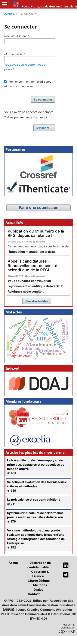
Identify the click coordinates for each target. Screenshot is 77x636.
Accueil (9, 14)
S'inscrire (42, 127)
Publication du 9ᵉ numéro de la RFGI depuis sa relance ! (36, 233)
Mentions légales (40, 587)
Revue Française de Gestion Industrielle (49, 6)
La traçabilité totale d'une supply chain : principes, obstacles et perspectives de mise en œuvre (36, 464)
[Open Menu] (4, 4)
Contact (34, 594)
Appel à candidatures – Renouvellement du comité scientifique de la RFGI (32, 265)
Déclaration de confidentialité (39, 565)
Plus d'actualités (37, 301)
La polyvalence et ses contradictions (33, 499)
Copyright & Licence (40, 574)
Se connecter (43, 99)
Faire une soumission (38, 207)
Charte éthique (39, 580)
